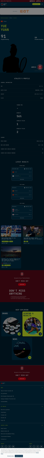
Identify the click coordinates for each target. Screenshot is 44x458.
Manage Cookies (10, 455)
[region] (22, 453)
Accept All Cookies (18, 455)
